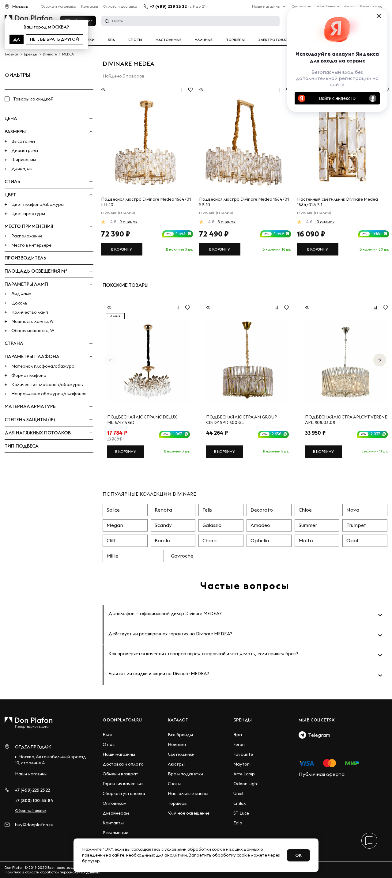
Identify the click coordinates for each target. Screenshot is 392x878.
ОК (298, 855)
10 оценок (325, 221)
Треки (89, 40)
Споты (135, 40)
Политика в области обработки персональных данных (52, 872)
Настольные (168, 40)
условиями (175, 849)
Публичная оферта (322, 774)
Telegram (318, 735)
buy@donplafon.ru (34, 824)
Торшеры (235, 40)
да (16, 39)
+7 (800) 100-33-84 (34, 800)
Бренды (242, 720)
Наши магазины (266, 6)
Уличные (204, 40)
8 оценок (226, 221)
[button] (379, 360)
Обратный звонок (30, 810)
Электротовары (274, 40)
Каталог (178, 720)
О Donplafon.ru (122, 720)
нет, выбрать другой (54, 39)
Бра (111, 40)
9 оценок (128, 221)
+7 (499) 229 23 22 (168, 6)
